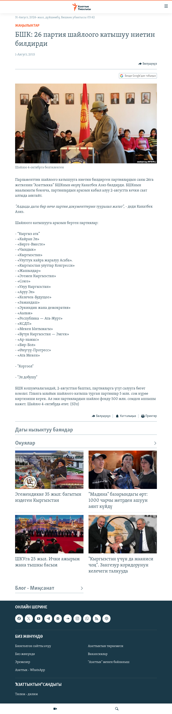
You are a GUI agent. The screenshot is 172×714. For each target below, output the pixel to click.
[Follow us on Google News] (58, 618)
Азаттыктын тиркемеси (105, 646)
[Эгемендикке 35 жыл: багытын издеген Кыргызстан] (49, 470)
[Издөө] (117, 709)
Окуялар (25, 443)
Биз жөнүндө (25, 654)
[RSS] (97, 618)
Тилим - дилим (26, 694)
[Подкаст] (106, 618)
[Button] (147, 64)
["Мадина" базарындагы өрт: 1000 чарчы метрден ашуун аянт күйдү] (123, 470)
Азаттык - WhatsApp (30, 670)
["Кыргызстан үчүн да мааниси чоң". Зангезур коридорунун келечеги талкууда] (123, 534)
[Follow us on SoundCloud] (68, 618)
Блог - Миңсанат (34, 588)
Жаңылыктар (27, 26)
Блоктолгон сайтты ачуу (33, 646)
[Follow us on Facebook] (19, 618)
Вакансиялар (98, 654)
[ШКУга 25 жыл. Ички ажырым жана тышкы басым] (49, 534)
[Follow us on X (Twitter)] (29, 618)
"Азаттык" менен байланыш (108, 662)
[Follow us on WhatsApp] (87, 618)
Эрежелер (22, 662)
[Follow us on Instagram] (77, 618)
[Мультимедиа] (55, 709)
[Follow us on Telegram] (48, 618)
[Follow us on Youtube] (39, 618)
